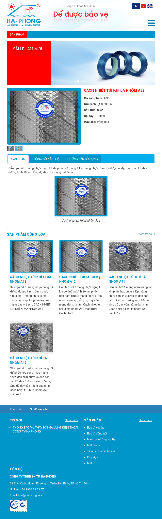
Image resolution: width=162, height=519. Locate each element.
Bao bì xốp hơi (96, 427)
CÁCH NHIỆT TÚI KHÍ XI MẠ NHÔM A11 (30, 279)
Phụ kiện (92, 457)
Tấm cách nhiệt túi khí (101, 451)
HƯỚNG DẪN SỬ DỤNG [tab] (82, 159)
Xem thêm (71, 420)
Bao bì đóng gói (97, 433)
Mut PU (91, 463)
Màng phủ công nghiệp (101, 439)
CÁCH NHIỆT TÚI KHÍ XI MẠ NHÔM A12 (80, 279)
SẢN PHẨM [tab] (18, 159)
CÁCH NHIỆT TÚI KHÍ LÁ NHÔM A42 (28, 360)
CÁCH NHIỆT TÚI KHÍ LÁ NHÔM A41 (127, 279)
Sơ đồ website (39, 409)
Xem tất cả (146, 234)
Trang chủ (16, 409)
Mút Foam (93, 445)
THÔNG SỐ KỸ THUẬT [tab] (46, 159)
